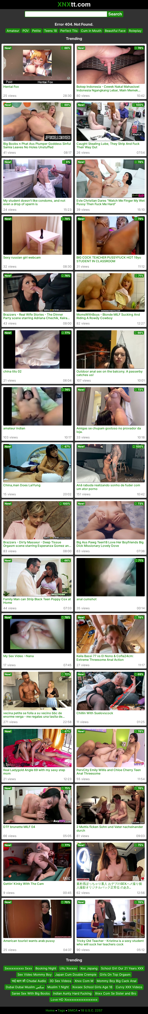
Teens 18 (50, 31)
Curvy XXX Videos (129, 987)
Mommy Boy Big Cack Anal (116, 981)
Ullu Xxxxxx (68, 968)
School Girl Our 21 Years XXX (122, 968)
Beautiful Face (115, 31)
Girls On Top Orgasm (115, 974)
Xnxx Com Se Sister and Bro (115, 993)
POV (26, 31)
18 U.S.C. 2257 (92, 1010)
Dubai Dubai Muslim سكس (25, 987)
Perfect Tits (68, 31)
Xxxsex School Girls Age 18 (92, 987)
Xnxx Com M (84, 981)
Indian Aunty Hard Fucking (72, 993)
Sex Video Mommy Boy (35, 974)
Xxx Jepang (89, 968)
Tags (61, 1010)
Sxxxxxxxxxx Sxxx (18, 968)
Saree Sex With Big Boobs (31, 993)
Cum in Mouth (91, 31)
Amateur (13, 31)
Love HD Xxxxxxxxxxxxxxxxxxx (74, 999)
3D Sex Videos (60, 981)
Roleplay (135, 31)
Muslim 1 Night (58, 987)
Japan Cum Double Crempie (75, 974)
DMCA (73, 1010)
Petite (36, 31)
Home (50, 1010)
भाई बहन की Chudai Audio (29, 981)
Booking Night (45, 968)
